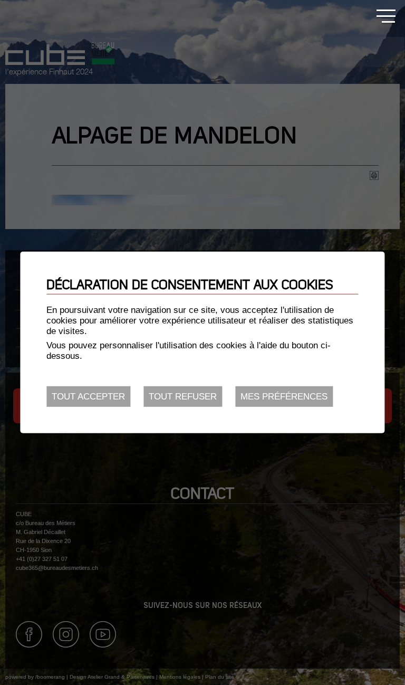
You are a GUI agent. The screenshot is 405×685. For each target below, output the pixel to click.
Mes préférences (283, 397)
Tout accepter (88, 397)
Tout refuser (183, 397)
